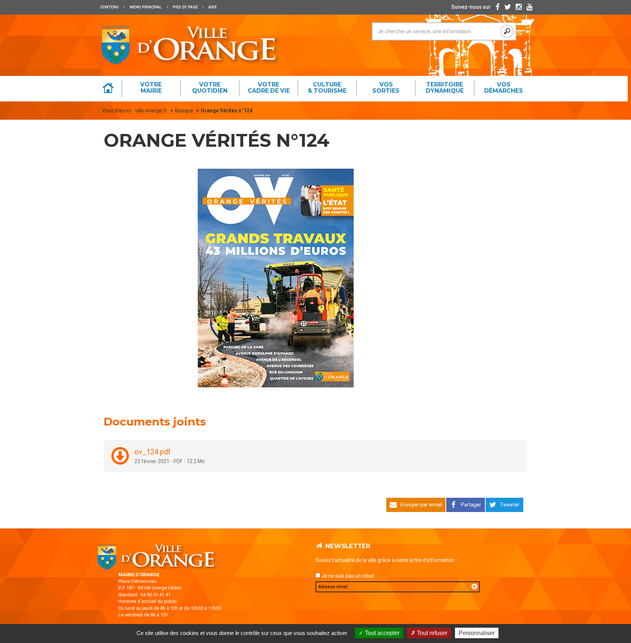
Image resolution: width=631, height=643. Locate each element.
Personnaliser (477, 633)
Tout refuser (431, 633)
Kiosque (184, 110)
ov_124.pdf (152, 452)
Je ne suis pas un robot (347, 576)
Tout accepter (381, 633)
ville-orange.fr (151, 110)
